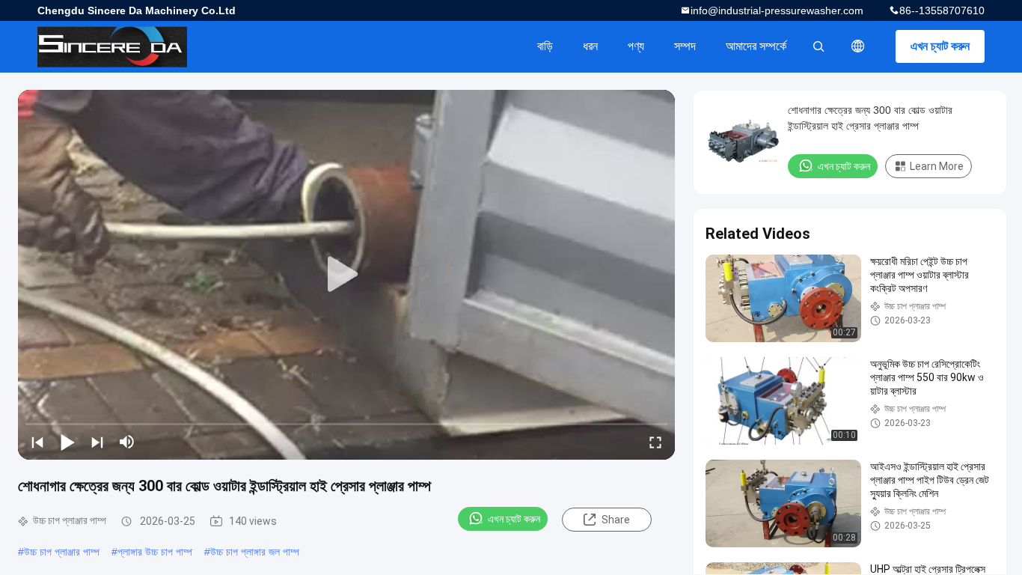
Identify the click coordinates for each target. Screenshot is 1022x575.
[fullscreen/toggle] (655, 442)
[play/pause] (67, 442)
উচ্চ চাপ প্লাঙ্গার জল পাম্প (254, 552)
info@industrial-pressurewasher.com (777, 10)
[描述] (858, 46)
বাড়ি (545, 46)
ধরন (590, 46)
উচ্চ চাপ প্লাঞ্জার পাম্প (62, 552)
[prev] (37, 442)
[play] (346, 274)
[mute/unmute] (127, 442)
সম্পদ (685, 46)
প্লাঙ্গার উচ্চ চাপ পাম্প (154, 552)
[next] (97, 442)
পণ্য (636, 46)
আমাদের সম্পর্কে (756, 46)
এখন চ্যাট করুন (940, 46)
